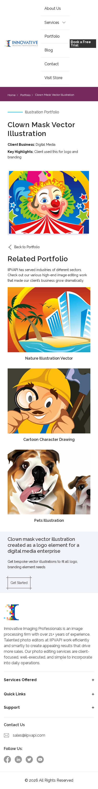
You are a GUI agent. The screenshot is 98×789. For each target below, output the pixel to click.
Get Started (19, 583)
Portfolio (52, 36)
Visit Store (53, 77)
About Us (52, 8)
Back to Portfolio (27, 247)
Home (11, 95)
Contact (51, 64)
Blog (48, 50)
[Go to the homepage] (21, 43)
